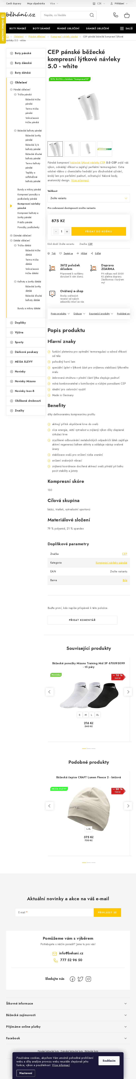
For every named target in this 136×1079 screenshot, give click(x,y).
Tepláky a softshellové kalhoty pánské (33, 177)
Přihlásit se (107, 912)
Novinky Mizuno (25, 381)
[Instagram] (88, 979)
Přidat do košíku (98, 231)
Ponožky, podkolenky (28, 227)
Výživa (19, 332)
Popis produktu (58, 313)
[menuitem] (18, 28)
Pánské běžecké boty (48, 1051)
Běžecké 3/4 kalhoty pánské (33, 147)
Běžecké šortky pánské (33, 138)
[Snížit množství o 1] (56, 232)
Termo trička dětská (32, 262)
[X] (80, 979)
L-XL (89, 829)
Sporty (19, 342)
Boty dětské (23, 73)
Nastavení (25, 1073)
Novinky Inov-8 (24, 391)
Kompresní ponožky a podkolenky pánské (29, 196)
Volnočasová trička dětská (32, 271)
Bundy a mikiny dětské (29, 308)
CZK (99, 3)
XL (97, 715)
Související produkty (99, 313)
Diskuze (78, 313)
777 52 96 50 (116, 15)
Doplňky (20, 323)
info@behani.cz (71, 953)
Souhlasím (109, 1061)
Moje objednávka (36, 3)
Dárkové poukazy (26, 352)
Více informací (61, 1065)
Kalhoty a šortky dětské (29, 281)
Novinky (20, 371)
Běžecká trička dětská (33, 252)
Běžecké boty (91, 1051)
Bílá (125, 580)
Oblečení (21, 82)
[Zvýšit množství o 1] (67, 232)
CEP (90, 244)
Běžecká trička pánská (33, 101)
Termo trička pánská (32, 111)
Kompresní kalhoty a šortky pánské (28, 215)
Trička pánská (25, 94)
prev (50, 692)
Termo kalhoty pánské (33, 165)
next (128, 692)
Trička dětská (24, 245)
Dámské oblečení (22, 235)
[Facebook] (72, 979)
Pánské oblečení (22, 89)
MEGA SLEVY (24, 362)
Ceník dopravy (13, 3)
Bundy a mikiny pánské (29, 189)
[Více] (126, 28)
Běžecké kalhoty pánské (30, 130)
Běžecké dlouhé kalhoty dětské (34, 298)
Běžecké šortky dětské (33, 288)
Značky (19, 410)
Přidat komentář (82, 620)
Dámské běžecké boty (72, 1051)
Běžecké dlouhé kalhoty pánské (34, 156)
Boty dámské (23, 63)
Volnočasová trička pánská (32, 120)
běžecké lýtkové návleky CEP (87, 163)
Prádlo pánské (25, 222)
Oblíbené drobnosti (28, 401)
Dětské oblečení (22, 240)
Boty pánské (23, 53)
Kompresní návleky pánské (29, 206)
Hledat (92, 15)
